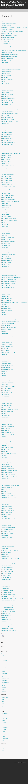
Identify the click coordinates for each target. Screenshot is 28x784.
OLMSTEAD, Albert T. (7, 401)
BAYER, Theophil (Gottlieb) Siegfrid (10, 54)
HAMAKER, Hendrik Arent (8, 195)
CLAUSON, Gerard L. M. (7, 111)
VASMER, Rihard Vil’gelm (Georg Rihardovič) (12, 598)
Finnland (5, 718)
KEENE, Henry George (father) (9, 254)
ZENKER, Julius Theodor (7, 628)
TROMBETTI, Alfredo (7, 584)
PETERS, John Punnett (7, 424)
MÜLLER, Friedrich (6, 363)
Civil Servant (5, 684)
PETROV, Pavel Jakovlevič (8, 426)
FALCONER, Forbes (6, 161)
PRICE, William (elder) (7, 447)
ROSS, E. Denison (6, 502)
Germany (5, 725)
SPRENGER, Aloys (6, 556)
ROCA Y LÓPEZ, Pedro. (7, 489)
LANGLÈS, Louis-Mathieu (8, 290)
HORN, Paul (5, 222)
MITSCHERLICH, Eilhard (8, 346)
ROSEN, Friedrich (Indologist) (9, 497)
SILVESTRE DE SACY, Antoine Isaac (10, 550)
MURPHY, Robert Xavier (7, 369)
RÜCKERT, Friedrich (7, 508)
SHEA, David (5, 548)
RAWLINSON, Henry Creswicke (9, 470)
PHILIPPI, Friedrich (6, 428)
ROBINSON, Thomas (7, 487)
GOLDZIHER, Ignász (7, 180)
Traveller (4, 685)
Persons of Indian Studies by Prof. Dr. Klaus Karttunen (13, 3)
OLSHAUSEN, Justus (7, 403)
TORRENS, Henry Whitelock (8, 582)
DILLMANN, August (7, 132)
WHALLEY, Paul (6, 613)
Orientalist (4, 671)
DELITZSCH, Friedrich (7, 128)
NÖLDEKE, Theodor (6, 388)
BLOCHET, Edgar (6, 83)
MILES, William (6, 340)
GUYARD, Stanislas (6, 191)
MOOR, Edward (5, 354)
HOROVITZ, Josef (6, 224)
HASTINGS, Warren (6, 203)
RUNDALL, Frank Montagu (8, 510)
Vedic (3, 699)
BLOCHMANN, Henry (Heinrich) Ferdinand (12, 86)
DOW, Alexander (6, 136)
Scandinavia (5, 713)
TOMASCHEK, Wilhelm (7, 579)
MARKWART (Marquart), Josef (9, 327)
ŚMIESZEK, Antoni (6, 552)
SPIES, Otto (5, 554)
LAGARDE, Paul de (6, 285)
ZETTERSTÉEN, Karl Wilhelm (9, 630)
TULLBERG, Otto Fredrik (8, 590)
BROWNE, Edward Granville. (8, 98)
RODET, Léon (5, 491)
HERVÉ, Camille (6, 210)
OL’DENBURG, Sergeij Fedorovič (9, 397)
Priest (3, 675)
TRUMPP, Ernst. (5, 588)
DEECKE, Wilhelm (6, 123)
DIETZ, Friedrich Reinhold (8, 130)
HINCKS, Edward (6, 212)
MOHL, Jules (5, 348)
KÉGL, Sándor (5, 256)
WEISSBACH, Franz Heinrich (8, 611)
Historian (4, 677)
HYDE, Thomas (5, 229)
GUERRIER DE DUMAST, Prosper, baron (11, 187)
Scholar (3, 689)
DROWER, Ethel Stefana (7, 138)
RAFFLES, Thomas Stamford (8, 460)
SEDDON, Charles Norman (8, 542)
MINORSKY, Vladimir (7, 344)
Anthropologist (5, 678)
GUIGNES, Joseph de (7, 189)
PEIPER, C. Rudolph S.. (7, 420)
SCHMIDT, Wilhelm (6, 531)
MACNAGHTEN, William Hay (9, 319)
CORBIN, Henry (6, 115)
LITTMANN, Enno (6, 300)
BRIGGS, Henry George (7, 94)
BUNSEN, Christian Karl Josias (9, 100)
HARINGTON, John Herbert (8, 199)
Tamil (3, 703)
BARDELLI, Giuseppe (7, 46)
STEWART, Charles (6, 565)
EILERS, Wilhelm (6, 147)
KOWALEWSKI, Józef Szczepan (9, 281)
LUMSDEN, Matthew (7, 308)
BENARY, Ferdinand (6, 62)
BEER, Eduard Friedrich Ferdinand (10, 56)
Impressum (12, 761)
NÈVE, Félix (5, 384)
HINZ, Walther (5, 214)
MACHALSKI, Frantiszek (8, 317)
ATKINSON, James (6, 41)
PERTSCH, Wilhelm (6, 422)
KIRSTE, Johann (6, 271)
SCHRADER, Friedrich (7, 535)
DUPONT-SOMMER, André (8, 142)
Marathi (3, 705)
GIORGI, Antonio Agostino (8, 174)
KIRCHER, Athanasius (7, 266)
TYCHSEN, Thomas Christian (8, 594)
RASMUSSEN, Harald (7, 466)
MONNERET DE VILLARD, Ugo (9, 352)
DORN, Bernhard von (7, 134)
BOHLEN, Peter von (6, 88)
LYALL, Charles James (7, 312)
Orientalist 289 (4, 19)
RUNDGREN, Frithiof (7, 512)
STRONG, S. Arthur (6, 573)
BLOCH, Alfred (5, 81)
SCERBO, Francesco (6, 525)
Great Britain (5, 727)
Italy (4, 731)
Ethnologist (4, 680)
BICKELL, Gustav (6, 73)
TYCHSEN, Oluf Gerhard (7, 592)
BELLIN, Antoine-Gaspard (8, 60)
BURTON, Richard (6, 104)
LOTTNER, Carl (5, 306)
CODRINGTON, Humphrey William (10, 113)
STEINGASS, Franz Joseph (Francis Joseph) (12, 558)
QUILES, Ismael (5, 455)
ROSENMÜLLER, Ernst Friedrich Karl (11, 500)
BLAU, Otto (5, 77)
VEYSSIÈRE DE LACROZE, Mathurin (10, 601)
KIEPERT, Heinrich (6, 262)
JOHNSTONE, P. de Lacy (7, 245)
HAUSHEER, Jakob (6, 205)
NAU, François (5, 375)
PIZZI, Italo (4, 437)
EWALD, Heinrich (6, 159)
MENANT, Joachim (6, 333)
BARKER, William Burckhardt (9, 48)
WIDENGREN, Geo (6, 615)
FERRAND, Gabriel (6, 163)
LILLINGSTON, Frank (7, 298)
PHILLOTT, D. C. (6, 430)
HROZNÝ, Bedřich (6, 227)
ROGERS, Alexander (6, 493)
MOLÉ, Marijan (5, 350)
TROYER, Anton (6, 586)
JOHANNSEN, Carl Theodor (8, 241)
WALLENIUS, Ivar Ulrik (7, 607)
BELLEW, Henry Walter (7, 58)
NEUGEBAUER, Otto (7, 380)
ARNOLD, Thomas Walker (8, 37)
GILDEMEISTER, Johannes (8, 172)
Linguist (4, 669)
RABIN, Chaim (5, 458)
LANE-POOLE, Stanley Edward (9, 287)
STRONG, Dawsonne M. (7, 571)
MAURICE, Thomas (6, 329)
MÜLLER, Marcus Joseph (7, 365)
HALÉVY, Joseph (6, 193)
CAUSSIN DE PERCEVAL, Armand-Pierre (11, 107)
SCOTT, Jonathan (6, 540)
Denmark (5, 717)
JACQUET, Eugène (6, 233)
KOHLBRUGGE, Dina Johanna (9, 275)
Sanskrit (4, 696)
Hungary (5, 729)
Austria (4, 722)
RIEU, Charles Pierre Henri (8, 483)
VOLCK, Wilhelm (6, 603)
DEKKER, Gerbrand (6, 126)
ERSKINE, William (6, 155)
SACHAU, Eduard (6, 516)
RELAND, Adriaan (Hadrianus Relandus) (11, 476)
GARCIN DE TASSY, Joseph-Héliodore (11, 170)
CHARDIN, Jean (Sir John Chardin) (10, 109)
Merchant (4, 687)
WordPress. (24, 762)
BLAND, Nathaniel (6, 75)
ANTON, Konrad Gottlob (7, 33)
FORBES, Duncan (6, 168)
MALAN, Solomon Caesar (8, 323)
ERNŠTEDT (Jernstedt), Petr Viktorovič (11, 153)
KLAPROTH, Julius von (7, 273)
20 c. (3, 754)
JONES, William (6, 248)
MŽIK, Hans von (6, 373)
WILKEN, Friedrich (6, 619)
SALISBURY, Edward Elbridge (9, 523)
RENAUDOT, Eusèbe (7, 481)
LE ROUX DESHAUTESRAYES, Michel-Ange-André (14, 292)
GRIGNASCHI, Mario (7, 184)
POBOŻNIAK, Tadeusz (7, 443)
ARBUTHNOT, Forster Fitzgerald (9, 35)
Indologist (4, 668)
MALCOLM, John (6, 325)
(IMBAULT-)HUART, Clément (9, 21)
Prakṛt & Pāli (5, 697)
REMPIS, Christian (6, 479)
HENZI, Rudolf (5, 208)
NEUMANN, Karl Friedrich (8, 382)
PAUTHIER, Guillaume (7, 415)
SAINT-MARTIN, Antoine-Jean (9, 518)
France (4, 724)
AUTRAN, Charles (6, 44)
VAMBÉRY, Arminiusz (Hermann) (9, 596)
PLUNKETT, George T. (7, 441)
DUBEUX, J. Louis (6, 140)
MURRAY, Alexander (7, 371)
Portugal (4, 734)
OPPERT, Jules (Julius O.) (8, 405)
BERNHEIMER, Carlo (7, 65)
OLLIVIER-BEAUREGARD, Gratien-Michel (12, 399)
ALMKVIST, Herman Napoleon (9, 23)
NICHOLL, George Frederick (8, 386)
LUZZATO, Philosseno (7, 310)
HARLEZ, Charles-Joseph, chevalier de (10, 201)
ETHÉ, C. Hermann (6, 157)
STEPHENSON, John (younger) (9, 563)
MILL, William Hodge (7, 342)
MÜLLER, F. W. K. (6, 361)
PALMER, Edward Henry (7, 411)
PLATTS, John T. (6, 439)
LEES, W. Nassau (6, 294)
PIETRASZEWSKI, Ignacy (8, 432)
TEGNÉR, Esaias (6, 575)
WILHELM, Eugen (6, 617)
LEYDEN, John (5, 296)
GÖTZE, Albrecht (6, 182)
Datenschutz (17, 761)
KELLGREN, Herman (7, 260)
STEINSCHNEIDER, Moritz (8, 561)
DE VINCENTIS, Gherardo (8, 119)
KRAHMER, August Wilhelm (8, 283)
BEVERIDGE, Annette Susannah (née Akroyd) (12, 69)
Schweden (5, 715)
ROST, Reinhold (5, 504)
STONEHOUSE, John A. (7, 567)
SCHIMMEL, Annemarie (7, 529)
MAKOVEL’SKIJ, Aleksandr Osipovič (10, 321)
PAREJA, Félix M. (6, 413)
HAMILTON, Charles (7, 197)
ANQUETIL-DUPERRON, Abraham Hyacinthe (12, 31)
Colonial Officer (5, 682)
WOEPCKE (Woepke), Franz (8, 624)
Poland (4, 733)
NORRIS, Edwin (6, 390)
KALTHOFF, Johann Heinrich (8, 250)
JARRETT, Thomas (6, 239)
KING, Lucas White (6, 264)
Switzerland (5, 738)
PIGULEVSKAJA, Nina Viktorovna (10, 434)
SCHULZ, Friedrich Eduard (8, 537)
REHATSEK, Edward (7, 472)
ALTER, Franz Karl (6, 25)
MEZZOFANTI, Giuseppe (8, 336)
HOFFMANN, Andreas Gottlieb (9, 218)
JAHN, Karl (4, 235)
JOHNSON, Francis (6, 243)
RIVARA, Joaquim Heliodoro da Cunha (10, 485)
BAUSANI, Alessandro (7, 52)
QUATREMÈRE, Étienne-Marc (9, 453)
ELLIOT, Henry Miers (7, 149)
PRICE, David (5, 445)
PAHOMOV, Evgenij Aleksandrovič (10, 409)
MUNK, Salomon (6, 367)
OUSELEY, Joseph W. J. (7, 407)
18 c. (3, 750)
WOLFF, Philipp (5, 626)
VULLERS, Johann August (8, 605)
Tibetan (3, 706)
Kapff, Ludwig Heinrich (7, 252)
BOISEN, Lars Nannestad (7, 90)
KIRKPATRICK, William (7, 269)
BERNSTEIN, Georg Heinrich (8, 67)
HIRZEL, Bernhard (6, 216)
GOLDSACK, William (7, 178)
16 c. (3, 746)
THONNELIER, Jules (7, 577)
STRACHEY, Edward (7, 569)
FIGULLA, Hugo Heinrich (8, 166)
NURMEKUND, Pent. (7, 392)
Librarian (4, 691)
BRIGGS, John (5, 96)
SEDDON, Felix (5, 544)
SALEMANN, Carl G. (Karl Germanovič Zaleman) (13, 521)
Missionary (4, 673)
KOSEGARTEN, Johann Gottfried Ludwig (11, 277)
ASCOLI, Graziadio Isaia (7, 39)
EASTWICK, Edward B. (7, 144)
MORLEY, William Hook (7, 359)
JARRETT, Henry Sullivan (8, 237)
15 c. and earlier (5, 745)
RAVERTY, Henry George (8, 468)
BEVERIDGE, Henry (7, 71)
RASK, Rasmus (5, 464)
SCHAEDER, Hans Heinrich (8, 527)
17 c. (3, 748)
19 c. (3, 752)
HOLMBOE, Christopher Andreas (9, 220)
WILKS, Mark (5, 622)
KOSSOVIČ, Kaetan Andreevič (9, 279)
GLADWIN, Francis (6, 176)
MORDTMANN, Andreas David (9, 357)
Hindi (3, 701)
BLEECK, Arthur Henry (7, 79)
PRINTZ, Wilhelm (6, 449)
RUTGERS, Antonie (6, 514)
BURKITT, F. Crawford (7, 102)
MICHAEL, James (6, 338)
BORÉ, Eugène (5, 92)
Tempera (19, 762)
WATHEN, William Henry (8, 609)
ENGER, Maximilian (6, 151)
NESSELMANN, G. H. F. (7, 378)
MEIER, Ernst (5, 331)
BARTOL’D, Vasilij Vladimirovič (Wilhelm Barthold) (14, 50)
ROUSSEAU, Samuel (7, 506)
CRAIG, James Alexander (7, 117)
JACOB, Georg (5, 231)
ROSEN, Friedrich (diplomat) (8, 495)
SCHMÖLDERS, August (7, 533)
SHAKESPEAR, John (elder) (8, 546)
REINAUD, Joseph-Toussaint (8, 474)
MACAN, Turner (6, 314)
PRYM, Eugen (5, 451)
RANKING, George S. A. (7, 462)
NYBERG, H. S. (5, 394)
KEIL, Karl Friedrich (6, 258)
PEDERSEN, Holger (6, 418)
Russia (4, 736)
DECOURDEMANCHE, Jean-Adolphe (10, 121)
